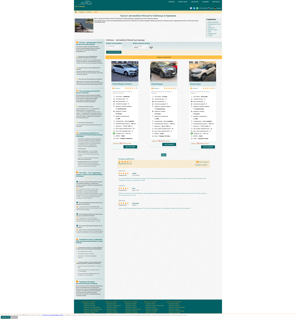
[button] (114, 47)
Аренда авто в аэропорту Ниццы (133, 309)
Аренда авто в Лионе (130, 305)
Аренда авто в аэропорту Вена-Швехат (155, 305)
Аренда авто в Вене (150, 303)
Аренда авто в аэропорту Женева (177, 307)
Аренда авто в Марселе (131, 307)
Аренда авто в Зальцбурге (152, 309)
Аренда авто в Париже (130, 303)
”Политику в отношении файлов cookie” (52, 315)
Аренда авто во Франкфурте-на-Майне (93, 309)
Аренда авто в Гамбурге (89, 312)
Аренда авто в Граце (150, 312)
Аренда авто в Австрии (150, 302)
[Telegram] (194, 8)
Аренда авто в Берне (174, 303)
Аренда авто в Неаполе (112, 312)
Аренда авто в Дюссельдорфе (91, 311)
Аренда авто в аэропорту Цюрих (176, 311)
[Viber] (191, 8)
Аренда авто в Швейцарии (174, 302)
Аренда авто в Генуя (111, 309)
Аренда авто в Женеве (174, 305)
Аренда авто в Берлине (89, 303)
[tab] (171, 2)
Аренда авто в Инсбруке (151, 311)
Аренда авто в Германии (88, 302)
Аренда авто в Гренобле (131, 311)
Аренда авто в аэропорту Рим (114, 305)
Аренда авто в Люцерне (174, 312)
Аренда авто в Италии (111, 302)
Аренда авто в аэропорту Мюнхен (92, 307)
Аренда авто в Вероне (112, 311)
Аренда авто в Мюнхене (89, 305)
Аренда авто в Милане (112, 307)
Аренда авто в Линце (151, 307)
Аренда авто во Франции (130, 302)
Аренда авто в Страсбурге (131, 312)
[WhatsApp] (197, 8)
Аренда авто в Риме (111, 303)
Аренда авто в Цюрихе (174, 309)
